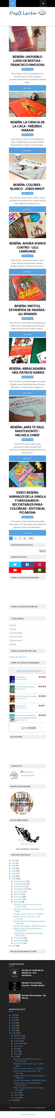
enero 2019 (19, 943)
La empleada (20, 677)
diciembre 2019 (20, 881)
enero (16, 1097)
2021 (14, 873)
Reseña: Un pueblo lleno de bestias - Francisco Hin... (27, 905)
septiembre (19, 1043)
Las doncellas (20, 706)
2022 (14, 871)
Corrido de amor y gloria (24, 687)
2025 (14, 863)
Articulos (13, 625)
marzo (16, 1092)
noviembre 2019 (20, 884)
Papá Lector (28, 772)
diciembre (18, 1036)
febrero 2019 (19, 940)
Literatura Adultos (16, 633)
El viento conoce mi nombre (26, 696)
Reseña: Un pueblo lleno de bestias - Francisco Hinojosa (28, 61)
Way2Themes (30, 1108)
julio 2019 (18, 894)
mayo (16, 1054)
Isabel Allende (21, 698)
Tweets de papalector (18, 657)
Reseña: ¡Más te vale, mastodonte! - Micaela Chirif (27, 431)
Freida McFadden (22, 679)
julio (16, 1048)
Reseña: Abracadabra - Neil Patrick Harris (29, 926)
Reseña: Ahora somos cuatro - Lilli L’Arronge (27, 247)
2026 (14, 860)
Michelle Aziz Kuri (22, 720)
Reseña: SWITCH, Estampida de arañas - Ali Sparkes (27, 310)
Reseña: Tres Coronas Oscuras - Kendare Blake (33, 984)
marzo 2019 (19, 938)
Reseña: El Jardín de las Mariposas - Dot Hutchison (32, 972)
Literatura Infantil (16, 637)
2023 (14, 868)
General (13, 629)
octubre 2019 (19, 886)
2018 (14, 946)
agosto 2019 (19, 891)
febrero (17, 1095)
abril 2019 (18, 902)
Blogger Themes (28, 1114)
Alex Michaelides (22, 708)
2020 (14, 876)
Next (31, 538)
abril (16, 1056)
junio (16, 1051)
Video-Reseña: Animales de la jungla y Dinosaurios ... (28, 934)
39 (24, 538)
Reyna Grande (21, 689)
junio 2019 (18, 897)
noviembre (18, 1038)
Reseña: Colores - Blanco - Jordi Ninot (28, 914)
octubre (17, 1041)
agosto (17, 1046)
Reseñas (13, 644)
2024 (14, 866)
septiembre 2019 (21, 889)
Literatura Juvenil (16, 640)
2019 (14, 878)
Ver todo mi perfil (27, 775)
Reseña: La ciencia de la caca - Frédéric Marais (27, 126)
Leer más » (27, 88)
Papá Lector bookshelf (29, 671)
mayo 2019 (18, 899)
